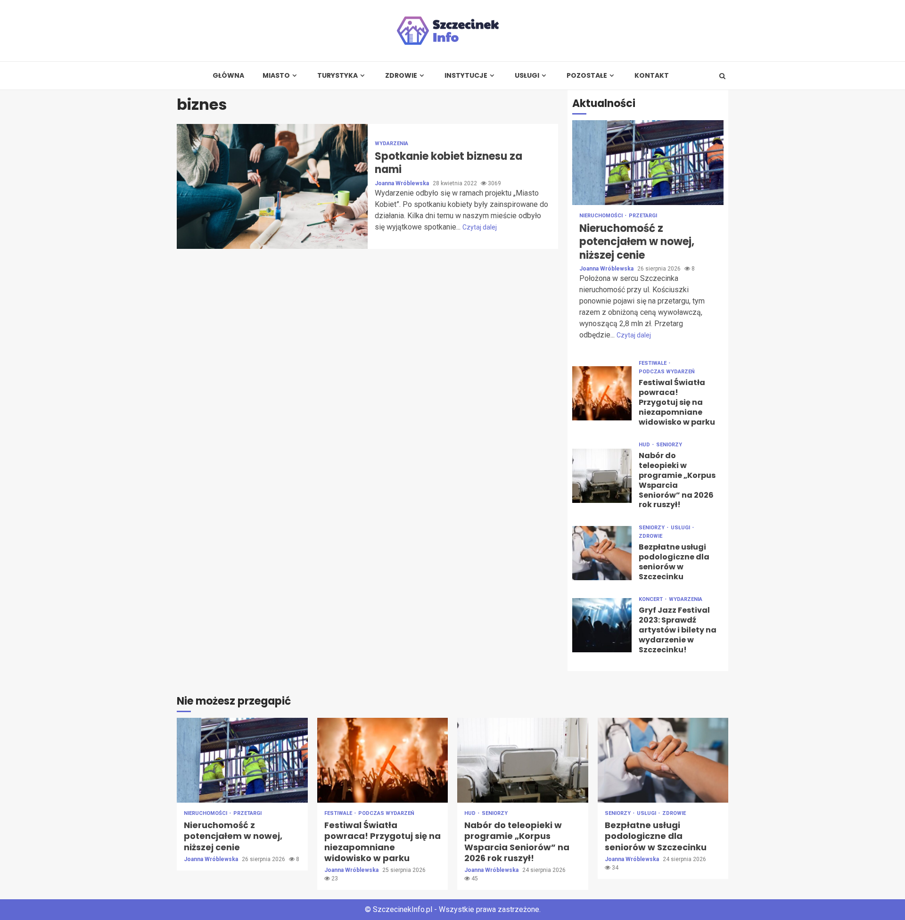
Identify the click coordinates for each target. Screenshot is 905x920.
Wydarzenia (391, 143)
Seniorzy (669, 444)
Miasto (276, 75)
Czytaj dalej (479, 227)
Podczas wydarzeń (667, 371)
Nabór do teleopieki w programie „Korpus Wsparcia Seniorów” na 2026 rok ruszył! (602, 476)
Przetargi (643, 215)
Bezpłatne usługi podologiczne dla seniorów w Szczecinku (602, 553)
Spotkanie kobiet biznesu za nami (272, 186)
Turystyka (337, 75)
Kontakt (651, 75)
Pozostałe (587, 75)
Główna (228, 75)
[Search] (722, 76)
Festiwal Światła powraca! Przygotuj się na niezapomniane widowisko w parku (602, 393)
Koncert (651, 599)
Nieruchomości (601, 215)
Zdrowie (401, 75)
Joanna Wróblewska (402, 183)
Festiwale (653, 363)
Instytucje (465, 75)
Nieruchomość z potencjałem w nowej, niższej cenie (648, 162)
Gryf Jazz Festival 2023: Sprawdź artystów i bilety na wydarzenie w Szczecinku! (602, 625)
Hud (645, 444)
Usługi (527, 75)
